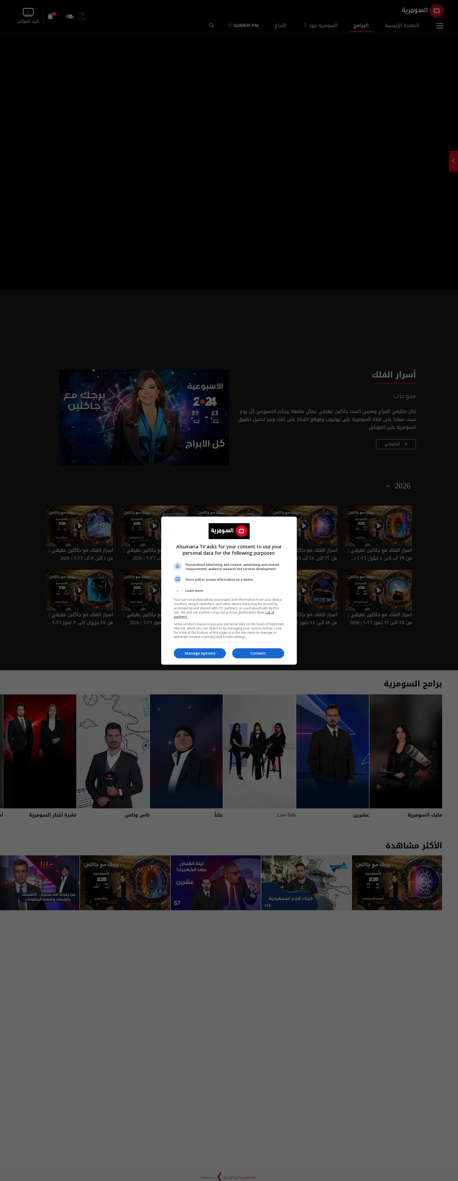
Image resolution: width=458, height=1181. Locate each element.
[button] (229, 590)
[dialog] (229, 591)
